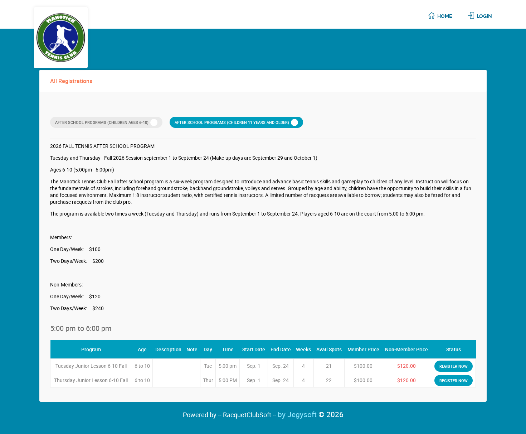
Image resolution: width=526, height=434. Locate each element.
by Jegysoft (311, 414)
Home (444, 16)
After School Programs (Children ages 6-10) (101, 122)
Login (484, 16)
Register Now (453, 366)
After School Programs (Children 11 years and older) (232, 122)
